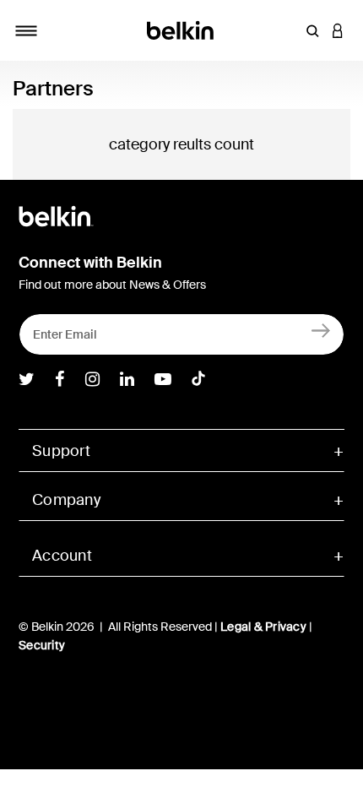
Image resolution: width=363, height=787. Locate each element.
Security (42, 645)
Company (66, 500)
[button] (312, 30)
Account (62, 555)
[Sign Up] (321, 330)
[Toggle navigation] (26, 30)
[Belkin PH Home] (182, 29)
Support (61, 451)
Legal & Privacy (263, 626)
